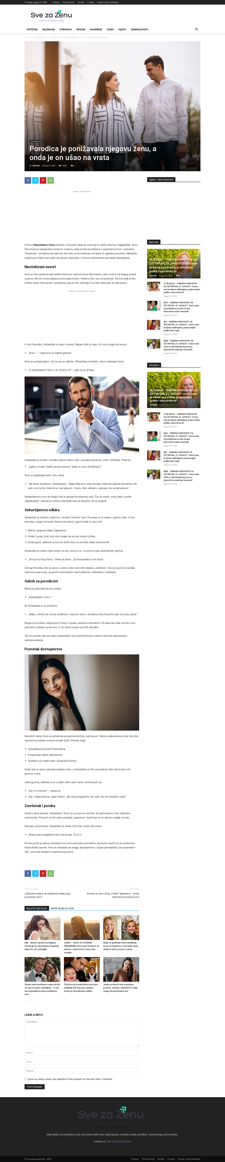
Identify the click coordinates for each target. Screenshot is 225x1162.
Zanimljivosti (139, 29)
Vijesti (122, 29)
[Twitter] (35, 180)
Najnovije (48, 29)
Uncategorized (40, 37)
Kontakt (80, 2)
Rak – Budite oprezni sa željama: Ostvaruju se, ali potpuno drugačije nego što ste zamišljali (42, 945)
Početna (56, 2)
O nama (90, 2)
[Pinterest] (43, 180)
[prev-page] (27, 1001)
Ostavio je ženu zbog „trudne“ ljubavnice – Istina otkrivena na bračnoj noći (113, 895)
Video (110, 29)
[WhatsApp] (50, 180)
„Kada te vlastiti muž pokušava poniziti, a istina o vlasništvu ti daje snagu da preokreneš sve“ (120, 987)
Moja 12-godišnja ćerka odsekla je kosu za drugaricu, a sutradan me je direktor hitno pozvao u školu (120, 945)
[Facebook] (28, 180)
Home (27, 37)
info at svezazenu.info (119, 1141)
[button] (196, 29)
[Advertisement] (82, 216)
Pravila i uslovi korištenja (107, 2)
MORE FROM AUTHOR (62, 908)
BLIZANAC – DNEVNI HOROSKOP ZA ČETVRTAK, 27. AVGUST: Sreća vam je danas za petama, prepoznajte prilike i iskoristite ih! (173, 395)
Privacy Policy (68, 2)
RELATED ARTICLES (37, 908)
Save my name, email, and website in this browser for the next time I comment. (70, 1079)
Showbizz (96, 29)
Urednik (36, 165)
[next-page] (32, 1001)
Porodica (66, 29)
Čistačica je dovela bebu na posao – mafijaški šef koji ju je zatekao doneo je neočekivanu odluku (81, 987)
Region (80, 29)
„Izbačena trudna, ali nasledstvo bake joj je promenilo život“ (47, 895)
